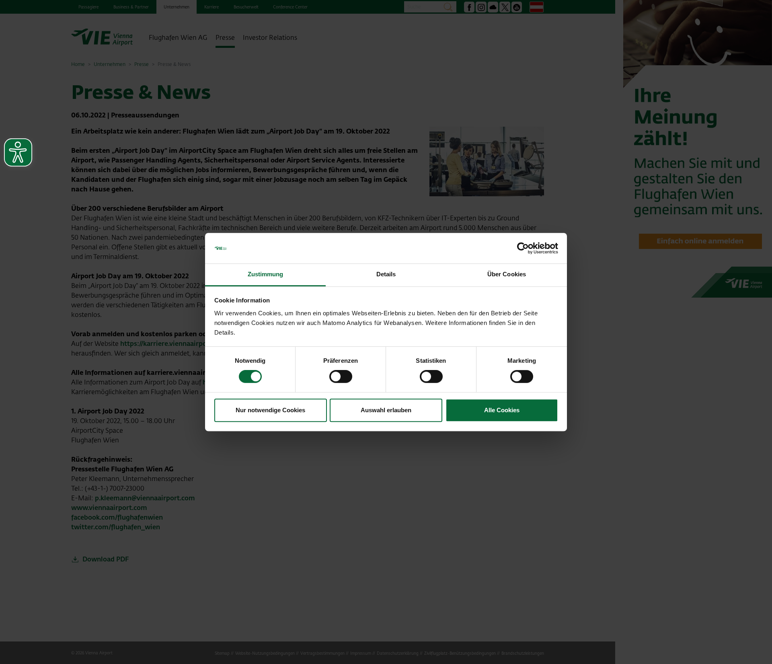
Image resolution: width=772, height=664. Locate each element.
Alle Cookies (501, 410)
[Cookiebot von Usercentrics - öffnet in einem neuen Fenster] (523, 248)
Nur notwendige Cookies (270, 410)
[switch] (340, 376)
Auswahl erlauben (386, 410)
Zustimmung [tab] (265, 274)
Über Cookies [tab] (506, 274)
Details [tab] (386, 274)
